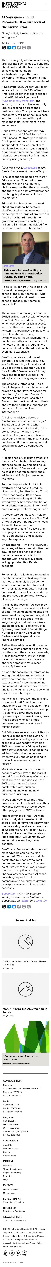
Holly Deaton (8, 968)
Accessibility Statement (14, 1243)
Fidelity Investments (23, 281)
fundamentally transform (18, 100)
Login (21, 1262)
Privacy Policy (36, 1243)
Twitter (24, 900)
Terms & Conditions (27, 1236)
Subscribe (30, 167)
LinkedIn (41, 900)
